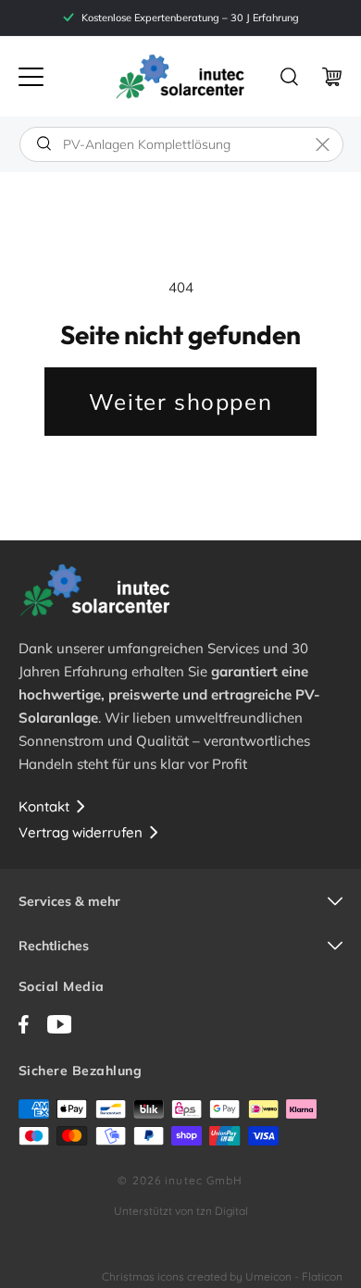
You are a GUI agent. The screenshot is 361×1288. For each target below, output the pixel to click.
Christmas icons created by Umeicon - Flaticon (222, 1276)
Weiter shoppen (180, 401)
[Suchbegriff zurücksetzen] (323, 144)
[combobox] (181, 144)
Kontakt (44, 806)
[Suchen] (44, 143)
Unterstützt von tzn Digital (181, 1211)
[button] (31, 77)
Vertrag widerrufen (81, 832)
